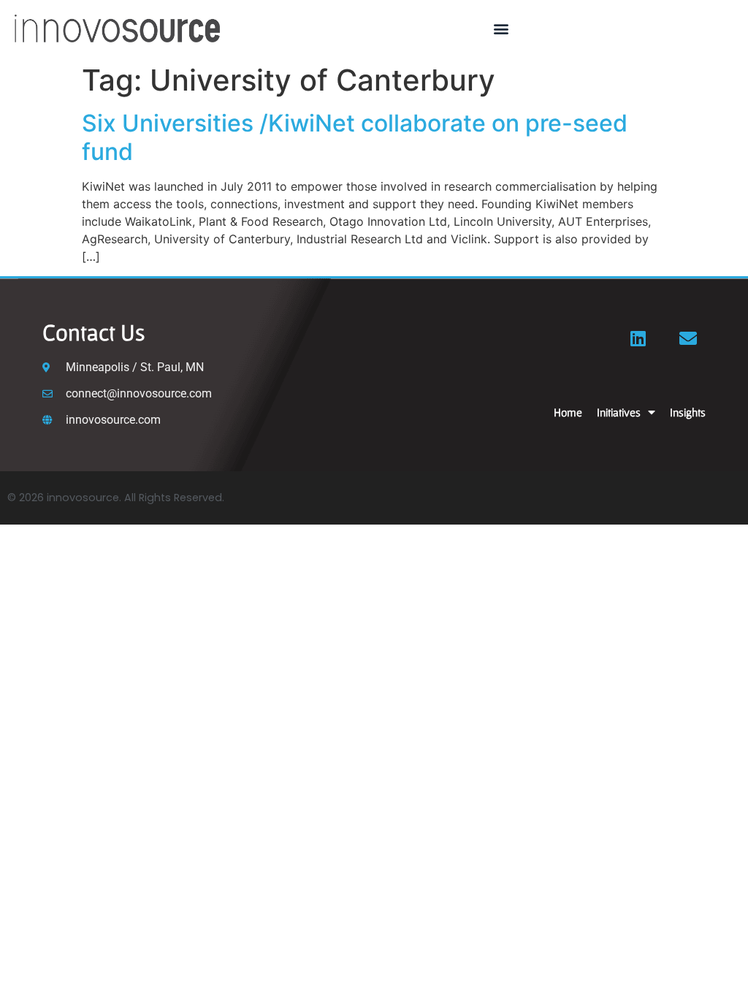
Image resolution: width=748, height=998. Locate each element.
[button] (501, 29)
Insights (688, 412)
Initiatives (619, 412)
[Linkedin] (638, 338)
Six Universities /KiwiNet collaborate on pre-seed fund (354, 137)
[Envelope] (688, 338)
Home (568, 412)
